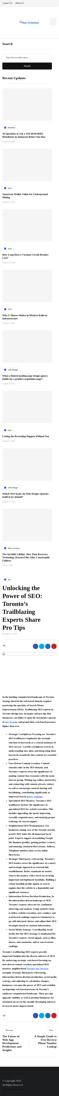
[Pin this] (54, 646)
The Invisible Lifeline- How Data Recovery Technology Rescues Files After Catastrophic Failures (26, 557)
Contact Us (7, 3)
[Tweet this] (41, 646)
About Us (19, 3)
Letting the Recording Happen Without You (25, 436)
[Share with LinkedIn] (48, 646)
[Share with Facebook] (35, 646)
